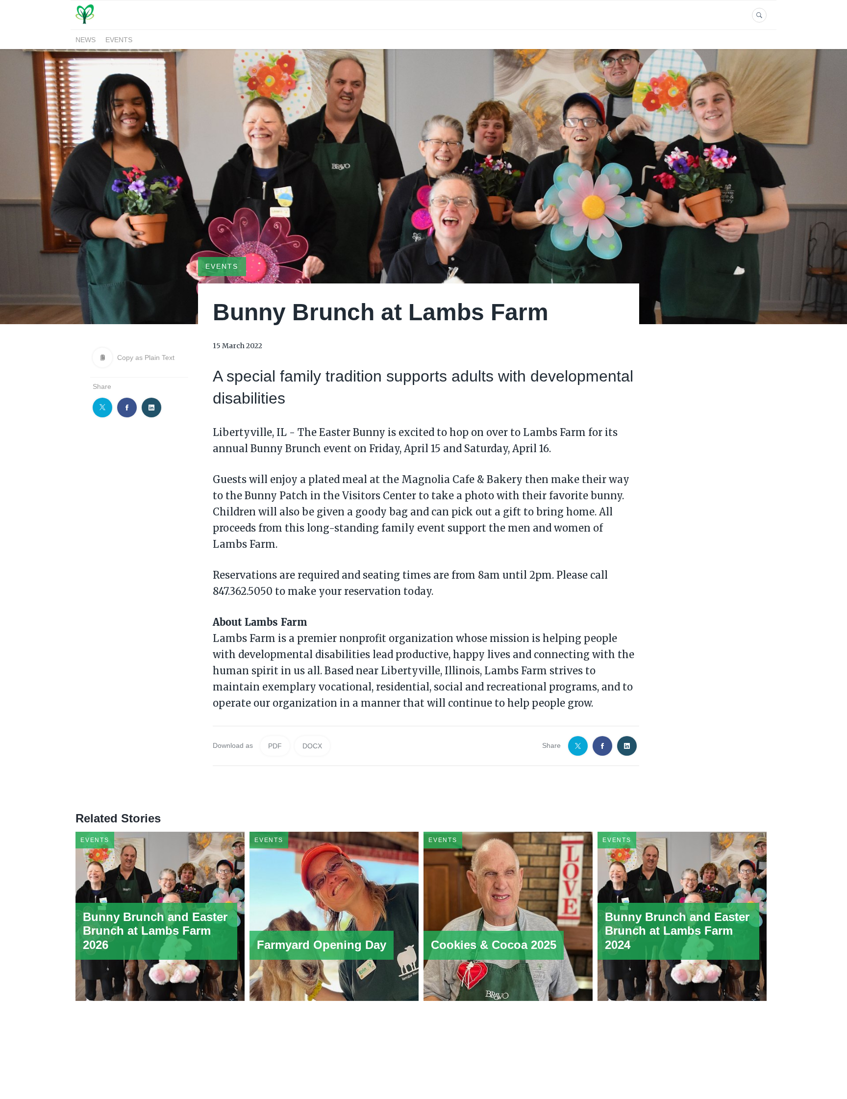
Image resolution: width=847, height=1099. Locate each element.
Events (118, 40)
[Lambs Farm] (85, 23)
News (85, 40)
